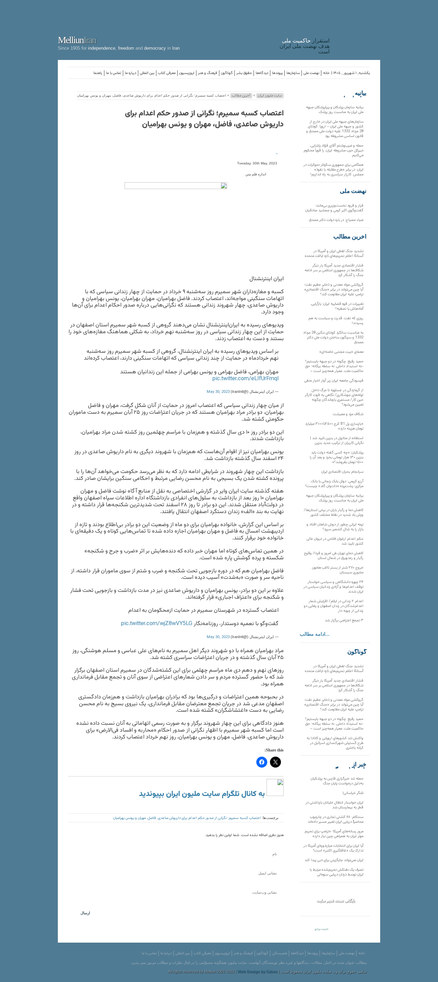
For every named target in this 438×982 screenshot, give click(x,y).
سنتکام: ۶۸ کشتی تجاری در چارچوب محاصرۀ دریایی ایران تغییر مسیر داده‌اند (335, 819)
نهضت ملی (311, 73)
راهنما (97, 73)
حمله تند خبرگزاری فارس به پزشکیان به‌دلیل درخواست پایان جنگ (337, 781)
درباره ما (130, 73)
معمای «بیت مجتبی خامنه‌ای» (341, 352)
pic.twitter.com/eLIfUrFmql (245, 378)
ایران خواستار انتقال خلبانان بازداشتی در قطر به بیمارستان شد (334, 805)
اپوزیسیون (186, 73)
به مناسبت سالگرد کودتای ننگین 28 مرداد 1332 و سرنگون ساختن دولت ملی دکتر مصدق (333, 337)
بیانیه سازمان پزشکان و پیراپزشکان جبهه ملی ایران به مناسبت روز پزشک (334, 109)
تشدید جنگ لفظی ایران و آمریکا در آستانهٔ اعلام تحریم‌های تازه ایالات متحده (334, 253)
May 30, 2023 (218, 392)
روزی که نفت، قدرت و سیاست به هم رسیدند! (335, 320)
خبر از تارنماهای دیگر (349, 764)
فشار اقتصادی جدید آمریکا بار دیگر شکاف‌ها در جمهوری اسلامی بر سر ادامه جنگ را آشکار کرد (334, 270)
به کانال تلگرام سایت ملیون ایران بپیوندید (203, 794)
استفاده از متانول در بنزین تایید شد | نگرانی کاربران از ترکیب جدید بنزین (336, 440)
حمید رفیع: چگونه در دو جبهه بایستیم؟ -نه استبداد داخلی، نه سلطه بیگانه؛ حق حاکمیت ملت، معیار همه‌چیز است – (334, 366)
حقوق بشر (244, 73)
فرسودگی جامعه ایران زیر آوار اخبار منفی (333, 381)
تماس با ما (113, 73)
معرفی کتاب (167, 73)
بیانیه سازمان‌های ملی (352, 93)
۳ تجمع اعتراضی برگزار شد (344, 620)
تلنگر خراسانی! (353, 793)
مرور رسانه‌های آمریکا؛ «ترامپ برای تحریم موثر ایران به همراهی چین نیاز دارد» (334, 834)
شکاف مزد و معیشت (348, 414)
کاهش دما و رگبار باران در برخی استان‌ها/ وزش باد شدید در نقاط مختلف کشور (333, 512)
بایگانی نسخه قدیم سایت (336, 900)
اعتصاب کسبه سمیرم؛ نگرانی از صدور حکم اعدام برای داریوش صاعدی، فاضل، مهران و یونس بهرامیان (204, 119)
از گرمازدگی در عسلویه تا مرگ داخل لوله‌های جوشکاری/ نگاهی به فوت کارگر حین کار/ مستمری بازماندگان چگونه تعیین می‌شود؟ (334, 397)
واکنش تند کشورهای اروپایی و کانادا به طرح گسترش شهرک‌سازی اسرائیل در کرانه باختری (335, 743)
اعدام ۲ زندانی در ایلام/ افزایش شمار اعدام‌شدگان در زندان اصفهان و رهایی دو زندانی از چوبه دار (333, 606)
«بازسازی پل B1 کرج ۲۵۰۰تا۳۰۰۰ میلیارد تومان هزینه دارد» (334, 426)
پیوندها (277, 73)
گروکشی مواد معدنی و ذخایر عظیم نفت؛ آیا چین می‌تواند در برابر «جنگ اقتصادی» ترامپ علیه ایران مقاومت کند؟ (333, 289)
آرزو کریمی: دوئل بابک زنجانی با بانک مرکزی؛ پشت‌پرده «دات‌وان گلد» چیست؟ (334, 483)
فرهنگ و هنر (207, 73)
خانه (326, 73)
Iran (357, 29)
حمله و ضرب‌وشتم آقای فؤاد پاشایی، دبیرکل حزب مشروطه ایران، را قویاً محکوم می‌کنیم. (333, 150)
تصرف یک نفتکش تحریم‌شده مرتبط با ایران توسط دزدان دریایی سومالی (336, 872)
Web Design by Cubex (257, 972)
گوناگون (227, 73)
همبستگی (279, 953)
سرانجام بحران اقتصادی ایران (342, 472)
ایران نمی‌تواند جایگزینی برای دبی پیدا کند (334, 860)
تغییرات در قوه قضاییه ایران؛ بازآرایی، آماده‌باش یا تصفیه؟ (336, 306)
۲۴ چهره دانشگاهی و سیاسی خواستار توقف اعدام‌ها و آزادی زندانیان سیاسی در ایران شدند (333, 587)
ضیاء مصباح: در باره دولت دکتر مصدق (336, 220)
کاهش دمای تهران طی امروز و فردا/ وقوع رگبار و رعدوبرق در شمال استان (333, 555)
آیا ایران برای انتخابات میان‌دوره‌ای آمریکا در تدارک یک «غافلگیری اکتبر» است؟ (333, 848)
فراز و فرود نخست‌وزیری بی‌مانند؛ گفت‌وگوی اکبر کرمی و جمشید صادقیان (334, 208)
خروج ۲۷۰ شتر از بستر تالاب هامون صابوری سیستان (337, 570)
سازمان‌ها (293, 73)
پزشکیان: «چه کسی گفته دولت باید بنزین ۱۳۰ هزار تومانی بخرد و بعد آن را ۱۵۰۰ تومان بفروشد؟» (336, 457)
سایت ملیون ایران (270, 95)
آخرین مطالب (241, 95)
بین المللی (147, 73)
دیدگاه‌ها (262, 73)
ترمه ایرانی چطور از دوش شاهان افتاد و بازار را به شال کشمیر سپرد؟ (335, 527)
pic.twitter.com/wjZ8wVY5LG (156, 623)
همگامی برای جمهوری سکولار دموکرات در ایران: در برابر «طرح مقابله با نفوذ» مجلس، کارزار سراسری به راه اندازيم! (333, 169)
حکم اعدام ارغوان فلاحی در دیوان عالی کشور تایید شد (335, 541)
